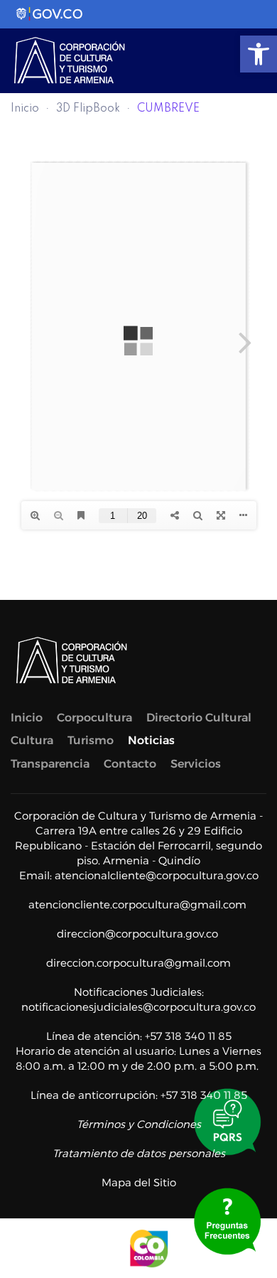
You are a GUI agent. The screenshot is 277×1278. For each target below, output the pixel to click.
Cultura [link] (32, 740)
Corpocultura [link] (94, 717)
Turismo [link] (90, 740)
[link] (258, 54)
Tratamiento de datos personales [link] (139, 1153)
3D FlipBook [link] (88, 108)
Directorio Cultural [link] (198, 717)
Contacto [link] (130, 763)
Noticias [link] (151, 740)
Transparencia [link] (50, 763)
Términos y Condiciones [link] (139, 1124)
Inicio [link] (25, 108)
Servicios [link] (195, 763)
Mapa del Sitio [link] (139, 1182)
